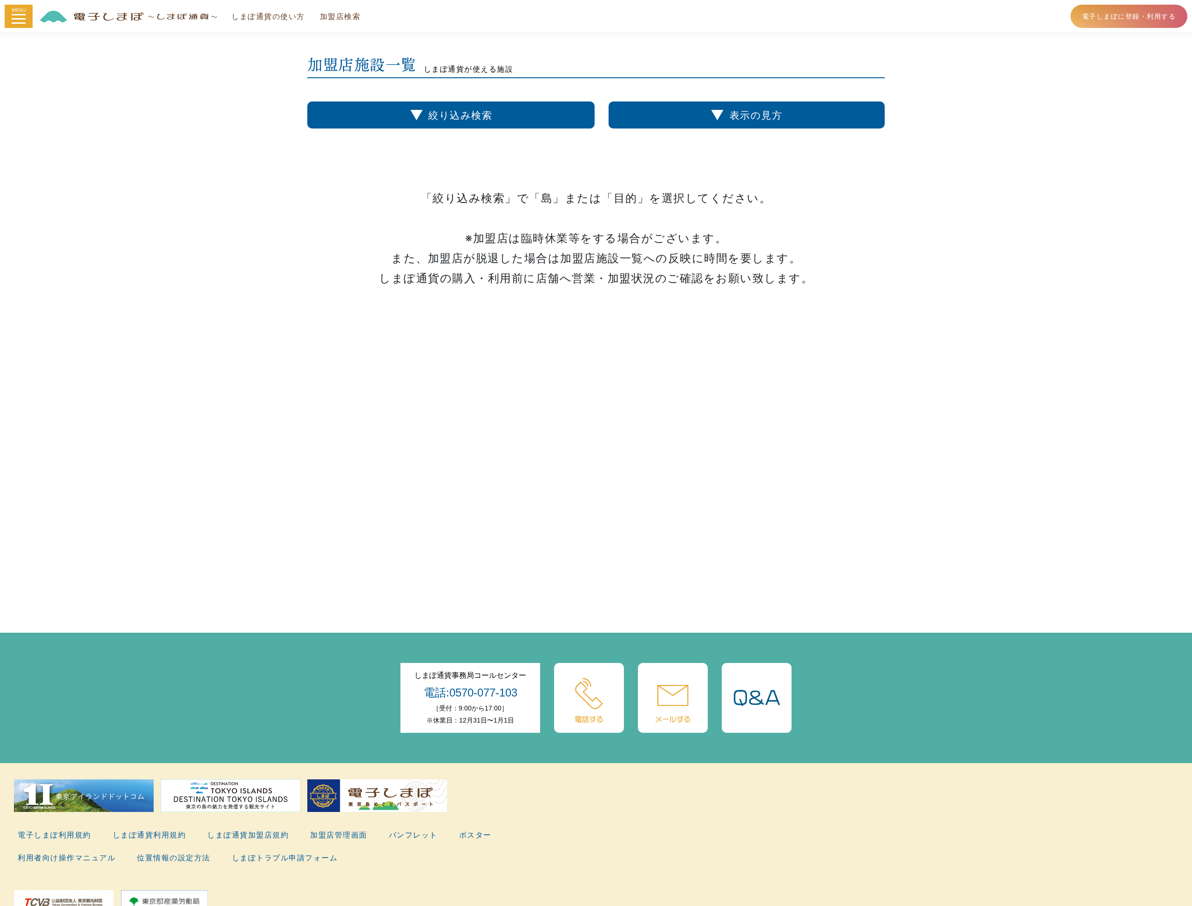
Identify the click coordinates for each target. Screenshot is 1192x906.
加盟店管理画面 (338, 834)
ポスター (475, 834)
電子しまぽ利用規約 (54, 834)
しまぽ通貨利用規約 (149, 834)
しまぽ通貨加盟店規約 (248, 834)
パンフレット (413, 834)
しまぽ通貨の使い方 (268, 16)
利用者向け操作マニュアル (66, 857)
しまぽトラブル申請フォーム (285, 857)
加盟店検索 (340, 16)
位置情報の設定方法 (173, 857)
